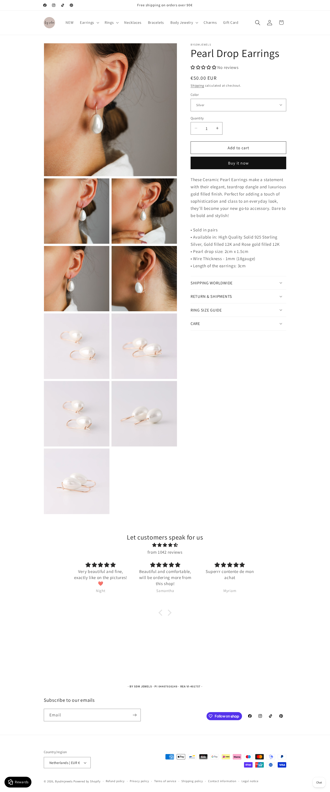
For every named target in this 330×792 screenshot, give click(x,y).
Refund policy (115, 781)
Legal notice (250, 781)
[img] (165, 544)
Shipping (197, 85)
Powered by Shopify (87, 781)
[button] (89, 22)
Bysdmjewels (64, 781)
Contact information (222, 781)
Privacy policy (139, 781)
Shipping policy (192, 781)
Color (195, 94)
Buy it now (238, 162)
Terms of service (165, 781)
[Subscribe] (135, 715)
